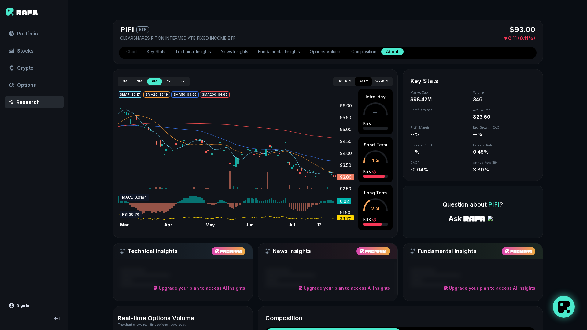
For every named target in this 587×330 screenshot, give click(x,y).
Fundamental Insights (279, 51)
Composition (363, 51)
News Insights (234, 51)
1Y (169, 81)
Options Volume (325, 51)
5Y (182, 81)
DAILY (363, 81)
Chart (131, 51)
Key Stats (156, 51)
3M (139, 81)
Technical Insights (193, 51)
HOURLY (344, 81)
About (392, 51)
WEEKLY (381, 81)
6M (154, 81)
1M (125, 81)
